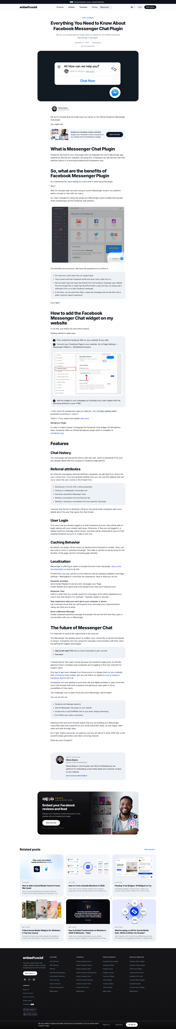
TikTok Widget (107, 980)
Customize (119, 1024)
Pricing (94, 7)
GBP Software (54, 965)
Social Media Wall (135, 984)
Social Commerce (55, 984)
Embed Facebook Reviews (84, 980)
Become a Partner (28, 997)
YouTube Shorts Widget (137, 987)
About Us (26, 989)
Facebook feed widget (66, 675)
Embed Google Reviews (83, 961)
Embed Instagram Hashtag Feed (86, 972)
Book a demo (150, 7)
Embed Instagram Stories (84, 965)
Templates (83, 7)
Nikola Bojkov (63, 108)
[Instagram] (29, 979)
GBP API (52, 969)
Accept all (131, 1024)
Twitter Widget (107, 987)
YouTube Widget (108, 984)
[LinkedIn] (34, 979)
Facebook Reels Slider (137, 972)
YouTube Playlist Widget (137, 980)
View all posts (149, 849)
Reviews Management (57, 987)
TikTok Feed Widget (136, 969)
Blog (84, 18)
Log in (140, 7)
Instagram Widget (108, 965)
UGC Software (54, 961)
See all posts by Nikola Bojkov (76, 775)
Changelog (28, 1004)
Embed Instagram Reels (83, 969)
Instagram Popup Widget (137, 965)
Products (60, 7)
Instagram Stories (108, 972)
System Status (27, 1000)
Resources (104, 7)
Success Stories (28, 993)
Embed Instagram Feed (83, 976)
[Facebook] (25, 979)
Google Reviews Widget (110, 961)
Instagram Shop (108, 969)
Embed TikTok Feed (82, 987)
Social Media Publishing (57, 976)
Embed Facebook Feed (83, 984)
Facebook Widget (108, 976)
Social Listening (54, 980)
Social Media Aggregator (57, 972)
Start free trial (114, 134)
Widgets (71, 7)
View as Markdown (89, 46)
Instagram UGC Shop (136, 976)
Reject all (106, 1024)
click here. (84, 418)
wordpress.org (57, 433)
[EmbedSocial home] (28, 7)
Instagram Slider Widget (137, 961)
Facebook (90, 18)
